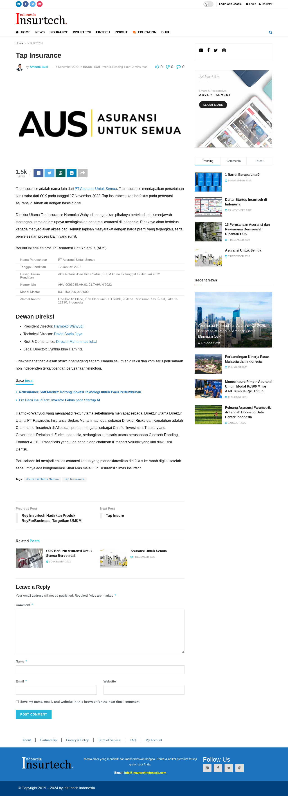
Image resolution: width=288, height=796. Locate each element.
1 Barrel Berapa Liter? (242, 174)
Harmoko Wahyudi (68, 326)
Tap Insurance (74, 479)
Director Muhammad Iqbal (76, 341)
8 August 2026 (236, 422)
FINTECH (103, 32)
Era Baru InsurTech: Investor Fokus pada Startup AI (59, 400)
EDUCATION (147, 32)
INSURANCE (59, 32)
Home (19, 43)
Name (21, 661)
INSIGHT (121, 32)
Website (110, 681)
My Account (154, 740)
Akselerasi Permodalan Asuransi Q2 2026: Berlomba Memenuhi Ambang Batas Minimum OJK (232, 331)
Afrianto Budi (39, 67)
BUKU (165, 32)
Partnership (48, 740)
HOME (25, 32)
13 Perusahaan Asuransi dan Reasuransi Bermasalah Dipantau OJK (247, 229)
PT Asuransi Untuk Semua (96, 189)
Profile (106, 67)
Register (266, 4)
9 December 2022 (59, 561)
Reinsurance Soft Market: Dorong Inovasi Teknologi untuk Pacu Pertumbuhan (80, 392)
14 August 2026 (237, 397)
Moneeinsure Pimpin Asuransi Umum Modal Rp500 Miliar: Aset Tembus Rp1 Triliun (248, 386)
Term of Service (109, 740)
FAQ (133, 740)
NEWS (40, 32)
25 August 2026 (237, 367)
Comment (25, 605)
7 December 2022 (67, 67)
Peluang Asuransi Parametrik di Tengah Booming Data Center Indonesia (248, 412)
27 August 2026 (210, 342)
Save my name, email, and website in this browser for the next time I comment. (80, 701)
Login (252, 4)
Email (21, 681)
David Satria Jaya (68, 334)
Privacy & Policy (77, 740)
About (26, 740)
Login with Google (230, 4)
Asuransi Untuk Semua (42, 479)
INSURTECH (82, 32)
